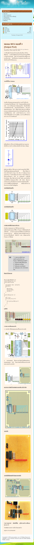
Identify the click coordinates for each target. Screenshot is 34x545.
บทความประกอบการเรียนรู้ (9, 16)
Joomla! (4, 538)
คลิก (8, 525)
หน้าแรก (5, 13)
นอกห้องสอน (6, 17)
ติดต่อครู (5, 20)
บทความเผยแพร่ (7, 15)
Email (14, 50)
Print (11, 50)
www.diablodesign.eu (19, 543)
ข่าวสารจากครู (6, 19)
